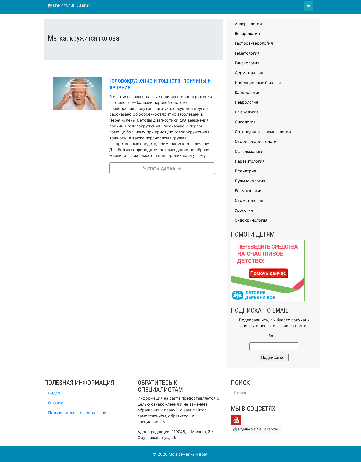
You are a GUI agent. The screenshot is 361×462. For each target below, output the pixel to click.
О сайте (55, 402)
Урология (244, 210)
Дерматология (249, 72)
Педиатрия (245, 170)
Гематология (247, 53)
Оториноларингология (257, 141)
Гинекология (247, 62)
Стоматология (249, 200)
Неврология (246, 102)
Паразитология (249, 161)
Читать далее (162, 168)
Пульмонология (250, 180)
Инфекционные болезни (258, 82)
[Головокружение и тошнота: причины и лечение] (77, 92)
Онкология (245, 121)
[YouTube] (236, 419)
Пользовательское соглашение (78, 412)
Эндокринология (251, 220)
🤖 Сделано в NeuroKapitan (256, 429)
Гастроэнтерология (254, 43)
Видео (54, 393)
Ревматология (248, 190)
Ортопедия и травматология (263, 131)
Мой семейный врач (71, 6)
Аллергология (248, 23)
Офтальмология (250, 151)
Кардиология (247, 92)
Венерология (247, 33)
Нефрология (247, 112)
